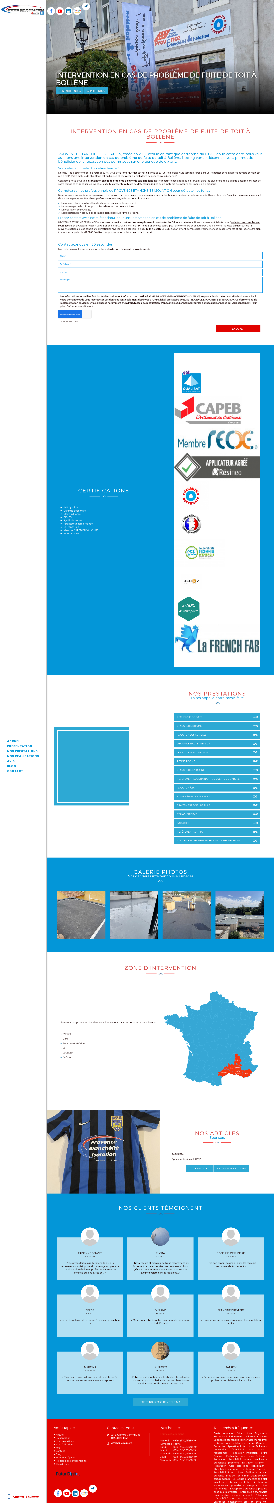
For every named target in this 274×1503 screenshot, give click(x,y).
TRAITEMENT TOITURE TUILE (193, 805)
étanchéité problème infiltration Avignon (239, 1462)
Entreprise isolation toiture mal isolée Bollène (240, 1436)
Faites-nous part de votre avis (160, 1402)
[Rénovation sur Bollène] (239, 915)
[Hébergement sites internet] (68, 1479)
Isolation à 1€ (186, 787)
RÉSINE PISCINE (186, 761)
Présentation (19, 746)
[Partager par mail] (86, 6)
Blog (11, 766)
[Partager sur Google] (77, 11)
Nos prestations (22, 751)
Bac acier (183, 823)
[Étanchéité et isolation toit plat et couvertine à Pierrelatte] (81, 915)
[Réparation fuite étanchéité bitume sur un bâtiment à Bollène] (187, 915)
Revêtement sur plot (191, 831)
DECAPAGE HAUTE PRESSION (193, 743)
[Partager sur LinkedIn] (68, 11)
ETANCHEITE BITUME (189, 725)
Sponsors (217, 1137)
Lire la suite (199, 1168)
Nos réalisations (23, 756)
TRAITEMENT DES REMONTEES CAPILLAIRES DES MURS (208, 840)
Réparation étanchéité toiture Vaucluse (239, 1459)
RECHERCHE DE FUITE (189, 717)
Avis (11, 761)
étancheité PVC (187, 814)
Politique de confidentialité (71, 1460)
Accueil (14, 741)
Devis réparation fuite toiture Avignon (239, 1433)
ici (93, 306)
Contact (15, 771)
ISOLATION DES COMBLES (191, 734)
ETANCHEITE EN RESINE (191, 770)
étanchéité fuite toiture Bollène (234, 1472)
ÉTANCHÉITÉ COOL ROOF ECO (194, 796)
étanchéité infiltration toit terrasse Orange (239, 1469)
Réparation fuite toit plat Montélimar (239, 1465)
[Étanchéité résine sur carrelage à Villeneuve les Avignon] (134, 915)
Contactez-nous (70, 91)
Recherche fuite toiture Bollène (245, 1456)
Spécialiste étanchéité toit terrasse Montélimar (240, 1439)
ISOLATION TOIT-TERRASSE (192, 752)
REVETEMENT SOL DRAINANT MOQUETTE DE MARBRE (208, 778)
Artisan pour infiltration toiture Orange (240, 1443)
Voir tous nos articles (231, 1168)
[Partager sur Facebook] (51, 11)
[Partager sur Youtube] (60, 11)
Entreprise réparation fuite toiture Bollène (239, 1446)
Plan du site (62, 1464)
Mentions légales (65, 1457)
